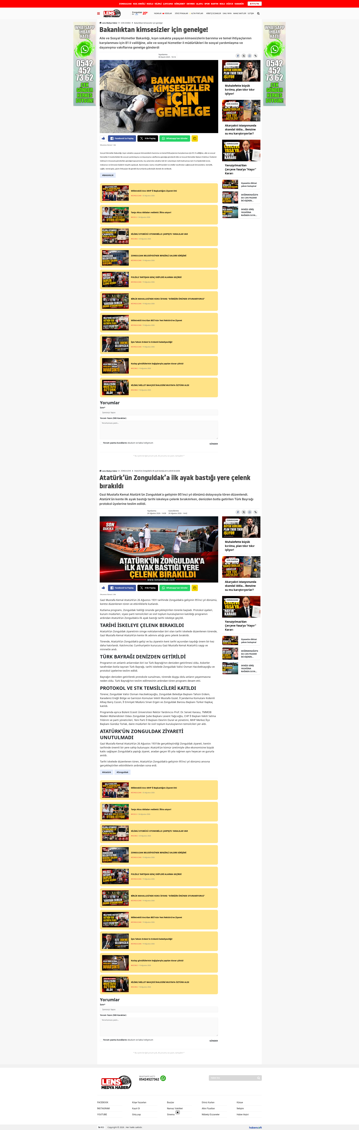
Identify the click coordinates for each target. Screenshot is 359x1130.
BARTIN (214, 4)
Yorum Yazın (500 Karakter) (113, 418)
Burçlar (170, 1102)
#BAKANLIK (107, 175)
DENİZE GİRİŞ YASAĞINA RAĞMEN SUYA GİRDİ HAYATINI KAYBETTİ (248, 212)
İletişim (240, 1108)
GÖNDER (214, 443)
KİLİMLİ (158, 4)
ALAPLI (199, 4)
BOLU (222, 4)
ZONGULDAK (125, 4)
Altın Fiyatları (208, 1108)
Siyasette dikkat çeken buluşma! (249, 184)
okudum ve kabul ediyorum (128, 442)
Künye (240, 1102)
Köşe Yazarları (139, 1102)
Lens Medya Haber (109, 23)
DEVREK (191, 4)
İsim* (102, 407)
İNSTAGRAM (103, 1108)
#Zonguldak (122, 772)
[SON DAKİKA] (241, 110)
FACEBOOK (102, 1102)
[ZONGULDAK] (241, 70)
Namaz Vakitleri (175, 1108)
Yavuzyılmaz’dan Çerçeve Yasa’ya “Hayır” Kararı (240, 169)
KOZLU (150, 4)
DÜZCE (229, 4)
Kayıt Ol (136, 1108)
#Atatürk (106, 772)
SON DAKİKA (126, 23)
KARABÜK (239, 4)
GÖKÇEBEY (179, 4)
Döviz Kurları (208, 1102)
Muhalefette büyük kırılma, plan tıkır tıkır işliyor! (240, 89)
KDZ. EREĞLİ (139, 4)
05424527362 (149, 1079)
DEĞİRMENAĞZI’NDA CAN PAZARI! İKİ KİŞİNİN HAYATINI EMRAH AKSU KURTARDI (249, 197)
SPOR (207, 4)
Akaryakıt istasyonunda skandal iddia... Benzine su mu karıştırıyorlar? (240, 129)
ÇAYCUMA (168, 4)
